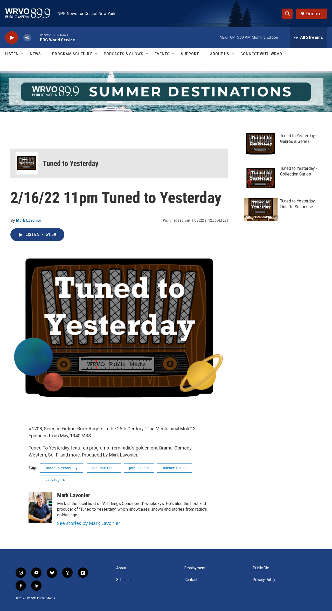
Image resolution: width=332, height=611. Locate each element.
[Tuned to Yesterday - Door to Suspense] (261, 209)
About (121, 568)
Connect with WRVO (261, 54)
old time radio (104, 468)
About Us (219, 54)
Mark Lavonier (28, 220)
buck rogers (55, 479)
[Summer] (166, 91)
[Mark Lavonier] (40, 507)
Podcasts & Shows (123, 54)
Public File (261, 568)
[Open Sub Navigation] (22, 54)
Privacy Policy (264, 580)
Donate (314, 13)
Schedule (124, 580)
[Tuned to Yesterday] (27, 163)
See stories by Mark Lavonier (88, 523)
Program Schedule (72, 54)
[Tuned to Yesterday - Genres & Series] (261, 144)
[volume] (27, 38)
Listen (12, 54)
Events (162, 54)
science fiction (174, 468)
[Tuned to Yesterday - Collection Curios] (261, 177)
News (35, 54)
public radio (139, 468)
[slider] (35, 37)
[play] (12, 38)
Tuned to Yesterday (71, 163)
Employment (194, 568)
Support (190, 54)
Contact (190, 580)
